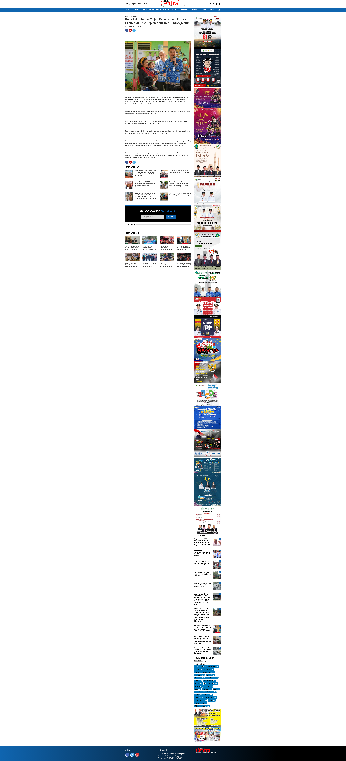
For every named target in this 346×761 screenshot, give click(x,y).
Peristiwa (210, 692)
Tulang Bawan (199, 703)
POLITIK (174, 10)
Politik (197, 695)
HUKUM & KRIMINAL (163, 10)
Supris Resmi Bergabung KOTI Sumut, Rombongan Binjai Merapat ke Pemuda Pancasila (166, 249)
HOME (128, 10)
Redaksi (160, 754)
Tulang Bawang (200, 706)
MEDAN (151, 10)
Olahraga (205, 689)
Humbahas (133, 16)
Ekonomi (198, 675)
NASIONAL (136, 10)
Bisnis (197, 672)
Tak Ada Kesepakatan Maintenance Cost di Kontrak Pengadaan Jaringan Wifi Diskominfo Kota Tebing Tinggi (132, 250)
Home (127, 16)
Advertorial (211, 667)
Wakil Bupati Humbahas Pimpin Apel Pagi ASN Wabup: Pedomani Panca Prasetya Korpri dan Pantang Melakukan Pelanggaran (145, 195)
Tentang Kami (181, 754)
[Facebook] (126, 30)
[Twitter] (134, 30)
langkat (197, 683)
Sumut (197, 697)
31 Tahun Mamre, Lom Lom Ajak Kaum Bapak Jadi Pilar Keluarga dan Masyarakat (184, 265)
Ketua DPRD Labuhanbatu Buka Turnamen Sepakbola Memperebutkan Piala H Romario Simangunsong (167, 267)
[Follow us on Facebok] (127, 755)
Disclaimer (172, 754)
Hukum (208, 675)
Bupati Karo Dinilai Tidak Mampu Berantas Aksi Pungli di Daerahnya (202, 563)
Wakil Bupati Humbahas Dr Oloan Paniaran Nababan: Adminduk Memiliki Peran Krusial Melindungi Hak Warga (146, 173)
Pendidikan (198, 692)
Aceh (201, 667)
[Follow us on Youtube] (137, 755)
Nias (196, 689)
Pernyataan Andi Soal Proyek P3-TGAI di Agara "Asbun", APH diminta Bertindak (202, 650)
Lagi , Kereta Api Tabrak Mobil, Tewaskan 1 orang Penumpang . (202, 573)
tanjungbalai (209, 697)
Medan (210, 683)
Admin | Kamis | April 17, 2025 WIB (133, 26)
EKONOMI (203, 10)
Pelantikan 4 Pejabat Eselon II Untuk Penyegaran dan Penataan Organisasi (149, 265)
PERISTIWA (194, 10)
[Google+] (130, 30)
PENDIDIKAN (183, 10)
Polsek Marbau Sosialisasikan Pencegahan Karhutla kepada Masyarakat (149, 248)
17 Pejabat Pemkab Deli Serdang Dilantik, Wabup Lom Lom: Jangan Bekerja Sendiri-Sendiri (183, 249)
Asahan (197, 669)
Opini (215, 689)
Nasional (206, 686)
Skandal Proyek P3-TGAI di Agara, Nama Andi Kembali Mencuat (202, 584)
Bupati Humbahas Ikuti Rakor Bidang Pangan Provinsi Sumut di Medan (179, 172)
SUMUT (144, 10)
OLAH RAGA (212, 10)
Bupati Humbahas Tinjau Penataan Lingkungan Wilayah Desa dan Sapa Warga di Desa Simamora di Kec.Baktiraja (178, 184)
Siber (166, 754)
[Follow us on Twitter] (132, 755)
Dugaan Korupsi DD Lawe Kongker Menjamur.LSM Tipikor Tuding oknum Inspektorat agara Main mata (202, 542)
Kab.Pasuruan (212, 678)
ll (204, 683)
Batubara (207, 669)
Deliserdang (207, 672)
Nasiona (197, 686)
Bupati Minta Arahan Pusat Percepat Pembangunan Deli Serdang (131, 265)
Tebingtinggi (199, 700)
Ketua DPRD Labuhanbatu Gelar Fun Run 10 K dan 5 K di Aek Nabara (202, 552)
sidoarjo (206, 695)
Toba (210, 700)
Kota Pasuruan (208, 681)
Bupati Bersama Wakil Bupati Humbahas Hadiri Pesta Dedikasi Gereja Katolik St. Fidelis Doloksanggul (145, 184)
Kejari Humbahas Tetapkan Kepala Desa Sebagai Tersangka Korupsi (180, 194)
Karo (196, 681)
